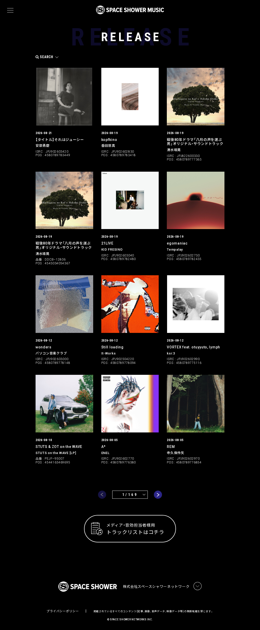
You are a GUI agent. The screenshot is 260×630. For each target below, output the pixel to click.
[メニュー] (10, 10)
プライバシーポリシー (62, 611)
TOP (250, 618)
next (158, 495)
